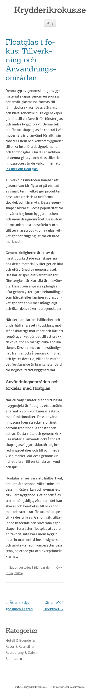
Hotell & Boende (18, 640)
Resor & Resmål (18, 646)
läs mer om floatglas (22, 169)
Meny (50, 23)
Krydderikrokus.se (50, 10)
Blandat (39, 568)
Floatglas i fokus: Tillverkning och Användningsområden (31, 60)
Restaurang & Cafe (20, 653)
